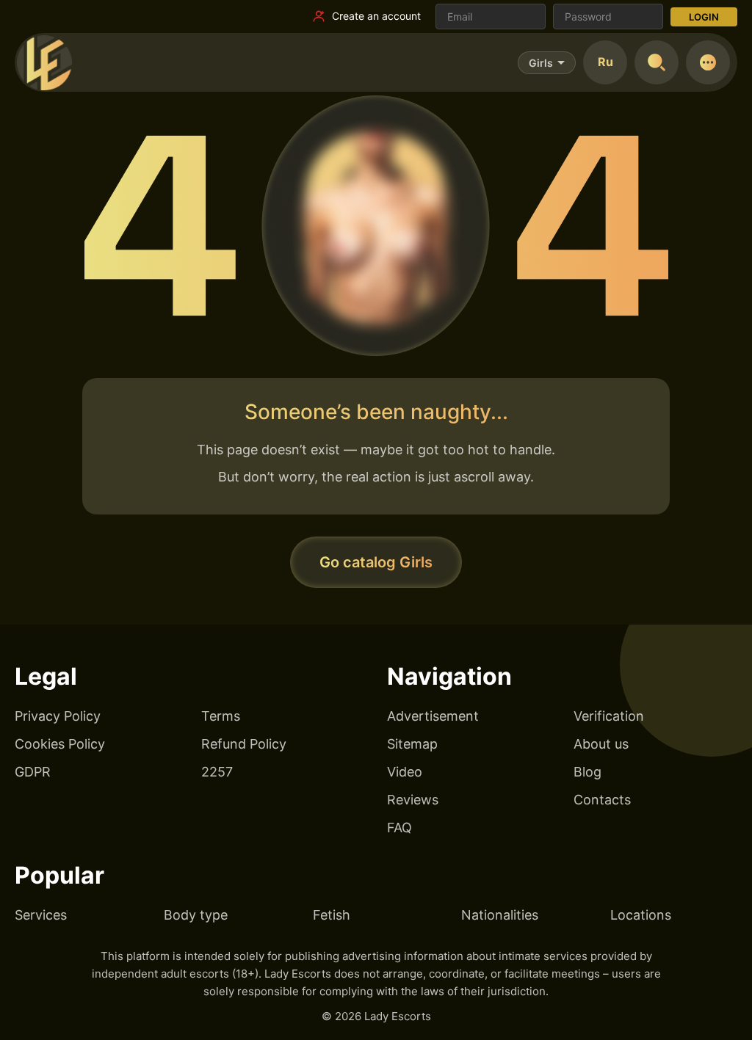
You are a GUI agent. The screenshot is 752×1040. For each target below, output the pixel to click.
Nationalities (499, 915)
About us (601, 744)
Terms (220, 716)
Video (404, 771)
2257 (217, 771)
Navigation (449, 676)
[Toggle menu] (708, 62)
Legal (46, 676)
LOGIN (704, 17)
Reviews (412, 799)
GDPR (33, 771)
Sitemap (412, 744)
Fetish (331, 915)
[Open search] (656, 62)
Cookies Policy (60, 744)
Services (41, 915)
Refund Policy (243, 744)
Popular (59, 875)
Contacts (602, 799)
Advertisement (433, 716)
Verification (609, 716)
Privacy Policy (58, 716)
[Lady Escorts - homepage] (44, 62)
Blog (587, 771)
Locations (640, 915)
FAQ (399, 827)
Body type (196, 915)
